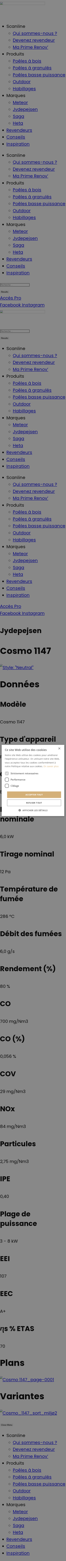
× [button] (59, 748)
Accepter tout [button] (34, 794)
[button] (33, 810)
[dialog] (33, 780)
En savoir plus (51, 766)
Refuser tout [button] (34, 802)
